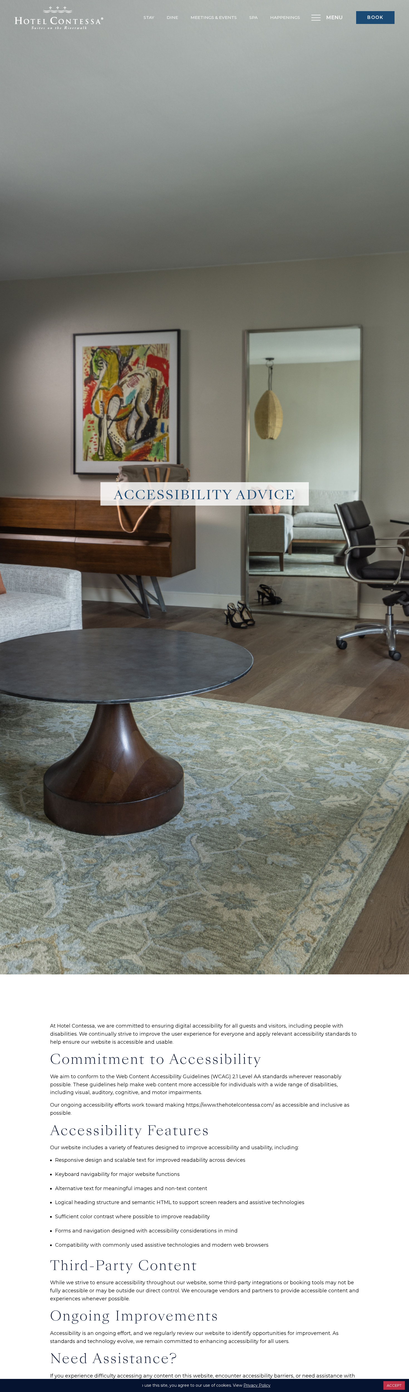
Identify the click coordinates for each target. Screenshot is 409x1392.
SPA (253, 17)
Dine (172, 17)
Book (375, 17)
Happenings (285, 17)
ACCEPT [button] (394, 1385)
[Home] (58, 17)
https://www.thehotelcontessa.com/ (230, 1105)
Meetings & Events (214, 17)
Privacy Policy (256, 1385)
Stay (149, 17)
